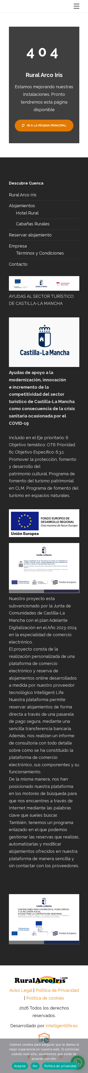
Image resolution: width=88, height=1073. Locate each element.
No (35, 1066)
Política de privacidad (60, 1066)
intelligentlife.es (62, 1025)
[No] (82, 1055)
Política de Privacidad (57, 990)
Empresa (18, 246)
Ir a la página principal (46, 125)
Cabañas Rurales (33, 223)
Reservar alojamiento (30, 234)
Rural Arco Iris (22, 194)
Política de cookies (45, 998)
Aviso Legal (20, 990)
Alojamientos (22, 205)
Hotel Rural (27, 212)
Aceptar (20, 1066)
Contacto (18, 264)
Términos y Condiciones (40, 253)
